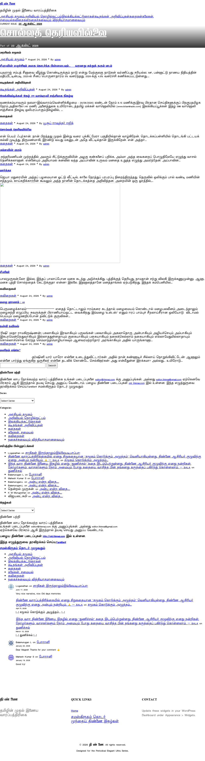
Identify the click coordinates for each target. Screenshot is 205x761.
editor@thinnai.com (105, 379)
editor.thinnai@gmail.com (168, 379)
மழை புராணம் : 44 (12, 303)
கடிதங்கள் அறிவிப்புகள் (111, 16)
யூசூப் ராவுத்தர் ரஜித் (58, 123)
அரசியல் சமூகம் (12, 16)
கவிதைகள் (21, 20)
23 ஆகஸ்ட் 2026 (30, 24)
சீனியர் (5, 272)
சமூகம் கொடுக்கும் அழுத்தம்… (86, 460)
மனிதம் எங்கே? (10, 351)
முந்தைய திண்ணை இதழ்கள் (95, 721)
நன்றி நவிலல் (9, 327)
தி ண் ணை (7, 4)
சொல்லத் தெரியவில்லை (53, 33)
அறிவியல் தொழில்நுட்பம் (43, 16)
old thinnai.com (137, 383)
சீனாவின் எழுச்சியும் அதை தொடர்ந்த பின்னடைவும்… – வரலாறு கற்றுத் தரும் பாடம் (56, 66)
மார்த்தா (5, 171)
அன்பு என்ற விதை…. (43, 482)
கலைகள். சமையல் (20, 432)
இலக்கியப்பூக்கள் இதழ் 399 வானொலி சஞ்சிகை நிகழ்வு (36, 96)
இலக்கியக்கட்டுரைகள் (78, 16)
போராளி (35, 475)
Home (74, 710)
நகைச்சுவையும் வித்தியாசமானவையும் (57, 20)
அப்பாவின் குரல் (10, 150)
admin (58, 59)
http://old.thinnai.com (54, 536)
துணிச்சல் (15, 471)
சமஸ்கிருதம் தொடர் (88, 717)
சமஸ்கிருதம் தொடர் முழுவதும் (22, 548)
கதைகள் (135, 16)
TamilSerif (61, 542)
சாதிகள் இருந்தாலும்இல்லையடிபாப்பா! (52, 453)
